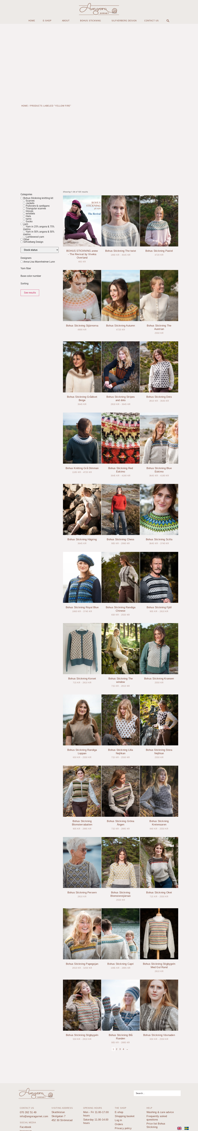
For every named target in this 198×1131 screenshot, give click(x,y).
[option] (187, 1128)
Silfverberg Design (124, 21)
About (66, 21)
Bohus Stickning (90, 21)
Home (31, 21)
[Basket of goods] (7, 8)
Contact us (151, 21)
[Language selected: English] (184, 1128)
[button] (168, 20)
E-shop (47, 21)
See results (30, 292)
